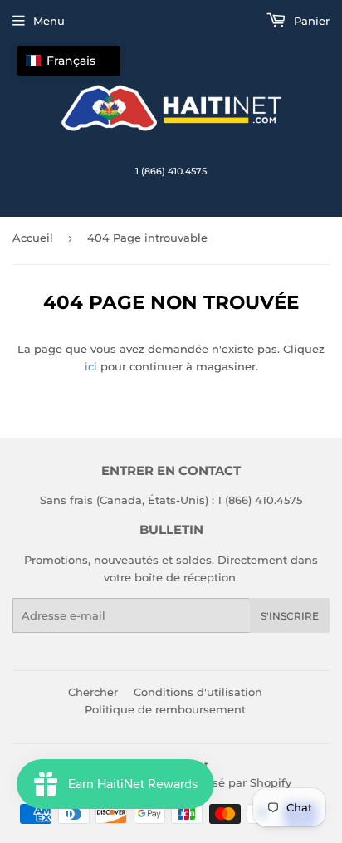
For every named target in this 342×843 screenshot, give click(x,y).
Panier (310, 20)
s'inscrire (290, 616)
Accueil (32, 237)
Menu (49, 20)
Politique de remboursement (165, 709)
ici (91, 366)
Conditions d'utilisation (198, 691)
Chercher (93, 691)
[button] (68, 61)
